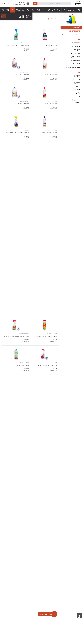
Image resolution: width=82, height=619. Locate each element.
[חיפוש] (35, 3)
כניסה (3, 3)
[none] (44, 40)
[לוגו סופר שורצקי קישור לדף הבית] (78, 3)
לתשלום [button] (3, 16)
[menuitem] (79, 10)
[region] (16, 16)
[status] (22, 15)
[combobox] (52, 3)
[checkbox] (70, 42)
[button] (24, 3)
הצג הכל (77, 102)
